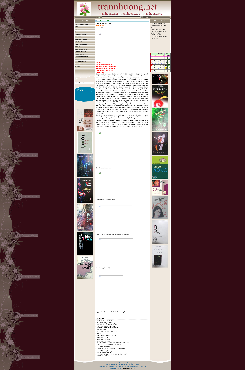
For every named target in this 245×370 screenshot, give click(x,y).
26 (161, 68)
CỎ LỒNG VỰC (101, 330)
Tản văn (77, 31)
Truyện (77, 29)
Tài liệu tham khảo (80, 61)
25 (158, 68)
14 (166, 63)
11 (158, 63)
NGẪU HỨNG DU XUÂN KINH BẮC (107, 335)
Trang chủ (85, 21)
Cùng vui (77, 46)
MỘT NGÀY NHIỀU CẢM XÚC (105, 322)
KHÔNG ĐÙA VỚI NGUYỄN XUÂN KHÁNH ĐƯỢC (111, 348)
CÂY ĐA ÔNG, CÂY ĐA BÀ (104, 352)
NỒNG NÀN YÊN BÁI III (103, 339)
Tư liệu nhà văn (79, 54)
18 (158, 66)
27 (163, 68)
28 (166, 68)
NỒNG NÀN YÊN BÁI (103, 337)
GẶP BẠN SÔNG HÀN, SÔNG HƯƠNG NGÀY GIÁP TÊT (113, 343)
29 (169, 68)
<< (152, 53)
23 (152, 68)
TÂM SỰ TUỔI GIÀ (102, 350)
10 (155, 63)
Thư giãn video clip (80, 51)
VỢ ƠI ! (99, 333)
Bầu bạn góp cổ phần (81, 39)
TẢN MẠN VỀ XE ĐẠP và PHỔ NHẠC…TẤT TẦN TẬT (112, 354)
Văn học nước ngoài (80, 34)
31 (155, 71)
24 (155, 68)
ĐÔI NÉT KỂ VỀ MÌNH (158, 51)
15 (169, 63)
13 (163, 63)
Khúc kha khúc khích (81, 49)
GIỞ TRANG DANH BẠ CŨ (104, 346)
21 (166, 66)
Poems (77, 59)
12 (161, 63)
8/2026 (160, 54)
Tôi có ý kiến (78, 41)
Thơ (76, 26)
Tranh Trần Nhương (80, 64)
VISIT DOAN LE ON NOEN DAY (106, 326)
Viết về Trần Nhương (81, 44)
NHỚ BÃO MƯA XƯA (103, 356)
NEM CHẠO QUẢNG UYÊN (104, 320)
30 (152, 71)
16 (152, 66)
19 (161, 66)
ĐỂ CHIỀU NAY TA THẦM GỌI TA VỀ (107, 328)
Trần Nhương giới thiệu (81, 56)
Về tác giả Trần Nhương (81, 24)
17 (155, 66)
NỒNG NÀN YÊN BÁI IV (104, 341)
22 (169, 66)
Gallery (77, 66)
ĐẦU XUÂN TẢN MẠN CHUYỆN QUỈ (107, 331)
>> (167, 53)
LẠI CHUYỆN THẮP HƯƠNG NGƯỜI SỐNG (109, 345)
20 (163, 66)
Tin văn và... (78, 36)
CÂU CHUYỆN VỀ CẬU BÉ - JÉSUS (107, 324)
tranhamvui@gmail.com (128, 368)
